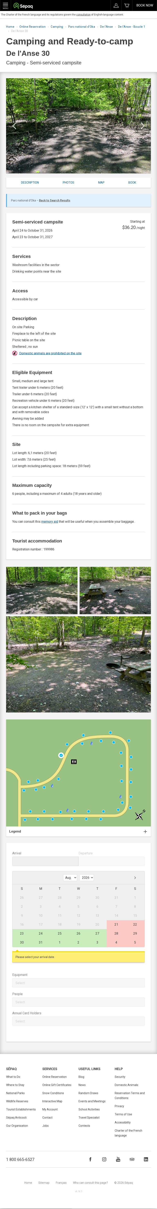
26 (78, 933)
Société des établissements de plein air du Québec (23, 6)
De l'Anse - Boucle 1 (131, 26)
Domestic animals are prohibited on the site (50, 353)
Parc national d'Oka (81, 26)
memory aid (49, 522)
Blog (81, 1076)
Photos (68, 182)
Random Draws (88, 1093)
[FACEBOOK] (90, 1159)
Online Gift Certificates (56, 1085)
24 (41, 933)
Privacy (119, 1106)
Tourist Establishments (21, 1109)
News (82, 1085)
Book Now (144, 5)
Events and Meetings (91, 1101)
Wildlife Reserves (17, 1101)
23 (22, 933)
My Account (50, 1109)
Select (20, 983)
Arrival (16, 853)
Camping (57, 26)
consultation (83, 14)
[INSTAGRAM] (104, 1159)
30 (22, 942)
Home (10, 26)
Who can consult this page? (90, 1182)
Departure (85, 853)
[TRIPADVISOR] (132, 1159)
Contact (47, 1117)
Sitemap (43, 1182)
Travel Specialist (89, 1117)
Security (120, 1076)
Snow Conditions (53, 1093)
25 (60, 933)
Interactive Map (52, 1101)
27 (97, 933)
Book (132, 182)
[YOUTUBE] (118, 1159)
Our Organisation (17, 1125)
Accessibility (123, 1122)
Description (30, 182)
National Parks (15, 1093)
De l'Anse (106, 26)
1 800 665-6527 (20, 1159)
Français (61, 1182)
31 (41, 942)
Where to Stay (15, 1085)
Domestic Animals (126, 1085)
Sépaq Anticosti (16, 1117)
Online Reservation (32, 26)
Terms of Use (123, 1114)
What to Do (13, 1076)
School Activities (89, 1109)
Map (101, 182)
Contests (84, 1125)
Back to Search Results (54, 200)
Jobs (45, 1125)
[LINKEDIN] (146, 1159)
